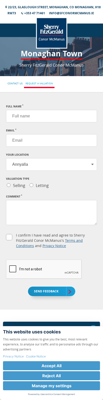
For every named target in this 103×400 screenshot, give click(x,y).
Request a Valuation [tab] (39, 83)
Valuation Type (17, 178)
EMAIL (11, 130)
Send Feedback (46, 291)
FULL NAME (14, 106)
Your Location (17, 154)
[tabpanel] (51, 201)
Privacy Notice (54, 245)
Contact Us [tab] (15, 83)
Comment (14, 196)
